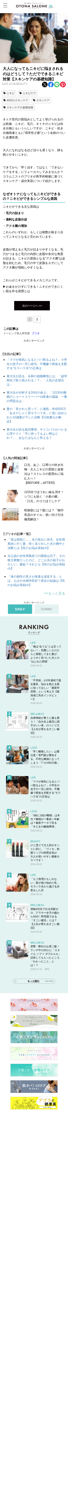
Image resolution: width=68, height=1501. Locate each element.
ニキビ (11, 93)
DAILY (20, 609)
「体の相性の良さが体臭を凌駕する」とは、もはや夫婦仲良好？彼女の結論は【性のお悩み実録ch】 (36, 581)
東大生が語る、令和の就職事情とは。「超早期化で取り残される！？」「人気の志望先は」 (37, 380)
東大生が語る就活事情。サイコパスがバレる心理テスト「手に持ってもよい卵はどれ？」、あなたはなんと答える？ (37, 434)
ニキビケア (29, 93)
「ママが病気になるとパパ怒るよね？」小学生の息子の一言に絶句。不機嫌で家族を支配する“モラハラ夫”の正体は (37, 364)
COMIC (46, 609)
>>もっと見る (54, 593)
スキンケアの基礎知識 (20, 107)
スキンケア (42, 100)
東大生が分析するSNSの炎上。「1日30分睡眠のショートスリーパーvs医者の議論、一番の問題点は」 (37, 397)
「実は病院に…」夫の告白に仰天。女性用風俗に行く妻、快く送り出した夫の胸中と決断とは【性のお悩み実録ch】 (36, 544)
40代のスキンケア (17, 100)
